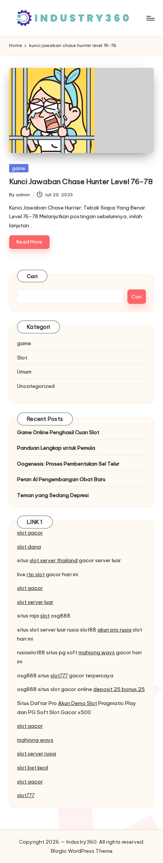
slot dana (29, 546)
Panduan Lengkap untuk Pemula (56, 447)
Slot (22, 357)
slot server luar (35, 602)
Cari (32, 276)
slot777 (59, 675)
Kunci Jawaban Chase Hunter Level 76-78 (81, 181)
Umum (24, 371)
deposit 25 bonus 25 (119, 689)
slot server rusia (36, 753)
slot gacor (30, 532)
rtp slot (36, 574)
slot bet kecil (32, 767)
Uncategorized (36, 386)
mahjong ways (96, 652)
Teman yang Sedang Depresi (53, 495)
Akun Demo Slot (77, 703)
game (18, 168)
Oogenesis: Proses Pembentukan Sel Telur (68, 463)
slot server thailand (54, 560)
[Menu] (150, 18)
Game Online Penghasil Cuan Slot (58, 432)
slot (45, 615)
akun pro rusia (114, 629)
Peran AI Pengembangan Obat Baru (61, 479)
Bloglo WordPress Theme (82, 850)
